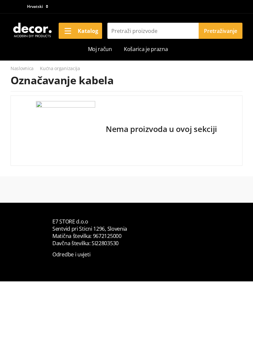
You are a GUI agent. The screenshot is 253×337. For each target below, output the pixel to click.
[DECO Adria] (32, 30)
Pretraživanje (220, 31)
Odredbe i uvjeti (71, 254)
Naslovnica (22, 68)
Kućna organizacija (60, 68)
